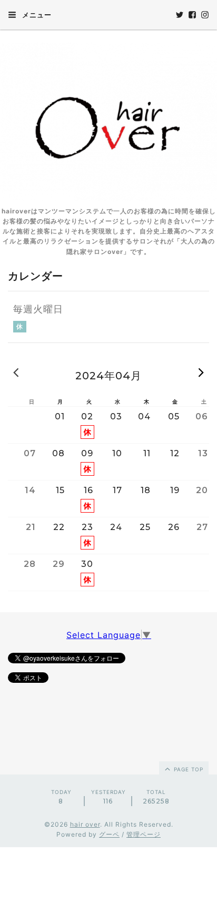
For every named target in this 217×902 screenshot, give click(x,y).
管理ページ (143, 834)
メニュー (36, 15)
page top (187, 769)
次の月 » (201, 372)
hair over (85, 824)
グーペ (109, 834)
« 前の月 (16, 372)
